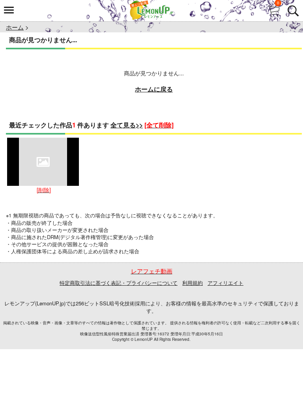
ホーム (15, 27)
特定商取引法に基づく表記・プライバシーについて (119, 282)
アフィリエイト (225, 282)
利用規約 (192, 282)
